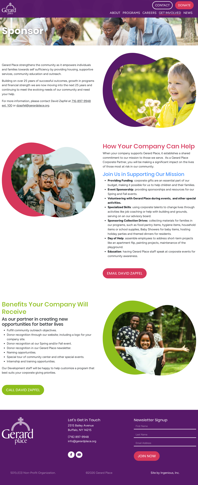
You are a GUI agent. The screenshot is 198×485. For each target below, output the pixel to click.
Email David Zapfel (124, 273)
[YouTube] (79, 454)
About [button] (115, 13)
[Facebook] (71, 454)
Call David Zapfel (23, 389)
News (187, 13)
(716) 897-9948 (78, 437)
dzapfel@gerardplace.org (32, 105)
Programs (131, 13)
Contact (162, 5)
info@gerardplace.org (82, 441)
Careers (149, 13)
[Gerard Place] (9, 9)
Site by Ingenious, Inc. (165, 473)
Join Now (147, 456)
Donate (184, 5)
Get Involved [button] (170, 13)
